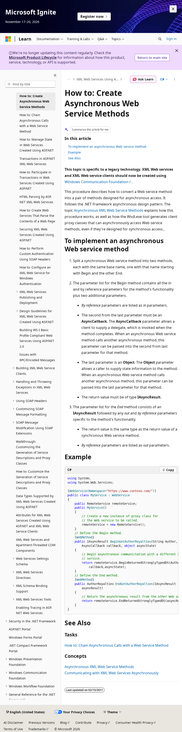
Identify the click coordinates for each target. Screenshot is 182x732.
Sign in (171, 39)
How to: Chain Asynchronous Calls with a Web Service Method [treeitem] (34, 123)
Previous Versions (42, 722)
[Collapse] (55, 75)
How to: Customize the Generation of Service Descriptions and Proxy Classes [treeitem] (33, 479)
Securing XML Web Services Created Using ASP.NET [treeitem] (37, 234)
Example (74, 152)
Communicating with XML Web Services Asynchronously (111, 672)
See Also (74, 158)
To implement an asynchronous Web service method (107, 146)
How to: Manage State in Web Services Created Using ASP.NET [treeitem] (37, 144)
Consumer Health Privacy (134, 722)
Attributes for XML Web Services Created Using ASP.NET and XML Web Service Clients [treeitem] (33, 523)
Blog (63, 722)
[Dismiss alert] (173, 8)
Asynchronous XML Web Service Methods (108, 210)
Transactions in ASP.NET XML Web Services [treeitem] (37, 161)
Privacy (102, 722)
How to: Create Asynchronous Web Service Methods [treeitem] (34, 101)
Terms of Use (13, 729)
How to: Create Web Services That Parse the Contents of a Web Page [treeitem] (37, 215)
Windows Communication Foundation (96, 181)
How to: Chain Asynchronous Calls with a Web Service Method (116, 645)
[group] (121, 544)
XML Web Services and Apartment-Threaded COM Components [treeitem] (35, 545)
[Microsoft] (8, 39)
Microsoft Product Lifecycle (33, 57)
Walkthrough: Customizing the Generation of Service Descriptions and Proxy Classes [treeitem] (33, 452)
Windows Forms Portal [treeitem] (25, 637)
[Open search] (160, 39)
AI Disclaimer (13, 722)
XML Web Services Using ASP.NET (98, 79)
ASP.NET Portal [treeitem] (19, 629)
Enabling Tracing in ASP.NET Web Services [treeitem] (34, 610)
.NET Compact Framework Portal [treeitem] (28, 648)
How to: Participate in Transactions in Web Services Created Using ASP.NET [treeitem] (37, 180)
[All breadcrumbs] (68, 79)
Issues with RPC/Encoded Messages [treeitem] (37, 357)
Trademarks (37, 729)
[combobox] (30, 84)
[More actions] (174, 79)
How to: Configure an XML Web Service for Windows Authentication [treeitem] (35, 275)
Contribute (83, 722)
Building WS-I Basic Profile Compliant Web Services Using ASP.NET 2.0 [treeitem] (37, 338)
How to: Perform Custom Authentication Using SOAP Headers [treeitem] (37, 253)
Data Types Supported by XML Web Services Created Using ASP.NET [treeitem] (35, 501)
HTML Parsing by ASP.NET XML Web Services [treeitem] (36, 199)
